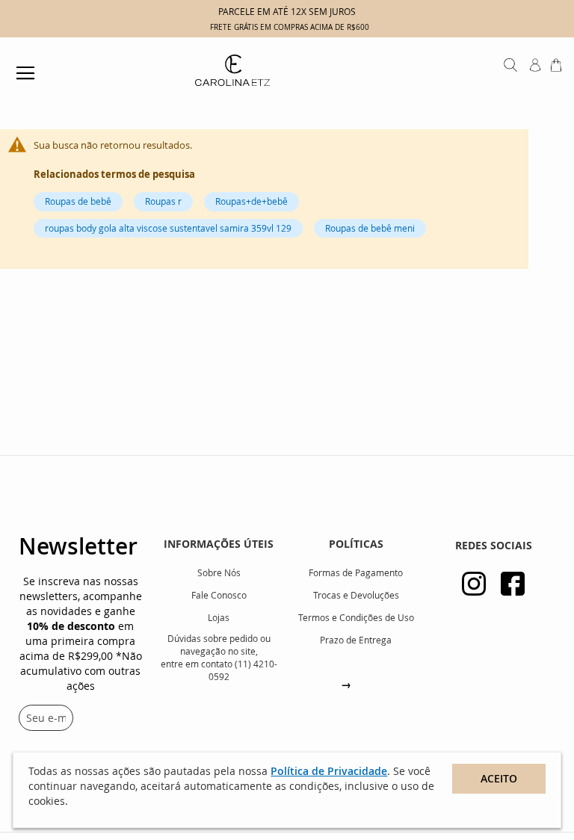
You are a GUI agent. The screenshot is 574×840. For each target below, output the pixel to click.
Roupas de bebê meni (370, 228)
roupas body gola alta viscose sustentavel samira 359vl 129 (168, 228)
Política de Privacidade (329, 771)
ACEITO (499, 778)
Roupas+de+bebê (251, 201)
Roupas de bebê (78, 201)
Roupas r (163, 201)
